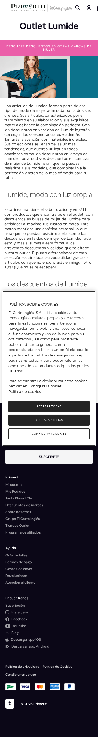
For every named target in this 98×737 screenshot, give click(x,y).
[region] (49, 368)
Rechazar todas (49, 420)
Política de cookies (24, 391)
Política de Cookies (57, 666)
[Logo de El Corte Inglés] (60, 8)
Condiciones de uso (20, 674)
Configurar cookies (49, 433)
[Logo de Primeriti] (29, 8)
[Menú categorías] (5, 8)
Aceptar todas (49, 406)
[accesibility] (9, 704)
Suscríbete (49, 456)
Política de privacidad (22, 666)
